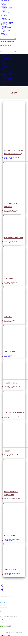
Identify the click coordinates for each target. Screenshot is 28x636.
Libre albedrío (10, 569)
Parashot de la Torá (6, 8)
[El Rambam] (12, 274)
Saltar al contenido (4, 0)
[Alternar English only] (26, 75)
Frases (3, 11)
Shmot (10, 455)
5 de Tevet (8, 316)
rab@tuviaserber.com (12, 41)
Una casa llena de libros (14, 412)
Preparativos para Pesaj (13, 237)
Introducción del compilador (11, 493)
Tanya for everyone (6, 26)
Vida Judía (9, 242)
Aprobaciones (10, 535)
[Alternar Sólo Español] (26, 66)
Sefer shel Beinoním (8, 499)
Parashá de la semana (7, 7)
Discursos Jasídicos (6, 19)
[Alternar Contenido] (26, 57)
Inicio (2, 3)
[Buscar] (0, 37)
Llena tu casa (9, 351)
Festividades (5, 16)
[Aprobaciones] (15, 531)
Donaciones (4, 34)
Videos (10, 158)
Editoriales (6, 211)
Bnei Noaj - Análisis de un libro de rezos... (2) (13, 152)
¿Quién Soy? (2, 605)
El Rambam (8, 278)
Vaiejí (10, 211)
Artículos (4, 10)
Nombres (7, 450)
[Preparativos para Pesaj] (12, 234)
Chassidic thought (6, 30)
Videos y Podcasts (7, 23)
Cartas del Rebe (6, 12)
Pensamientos (7, 356)
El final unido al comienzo (10, 205)
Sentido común (10, 382)
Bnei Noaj (6, 158)
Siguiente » (5, 590)
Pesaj (5, 242)
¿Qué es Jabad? (3, 607)
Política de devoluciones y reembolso (8, 617)
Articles (4, 31)
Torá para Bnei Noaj (8, 22)
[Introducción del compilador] (15, 488)
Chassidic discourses (7, 29)
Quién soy (3, 4)
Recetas (4, 14)
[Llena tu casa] (15, 347)
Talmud (4, 18)
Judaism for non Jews (7, 27)
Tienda (2, 33)
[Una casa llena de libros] (12, 408)
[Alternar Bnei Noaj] (25, 71)
